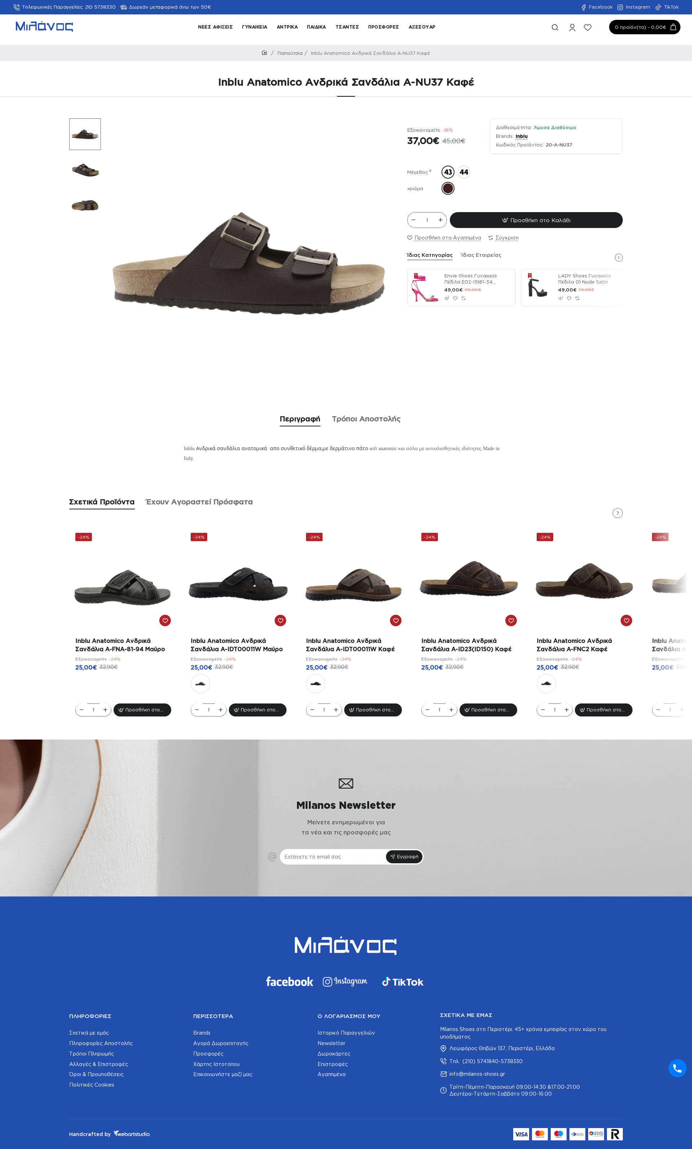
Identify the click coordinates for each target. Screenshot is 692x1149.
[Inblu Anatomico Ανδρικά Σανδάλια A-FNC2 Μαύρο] (546, 683)
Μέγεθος (417, 172)
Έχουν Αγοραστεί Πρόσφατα (199, 501)
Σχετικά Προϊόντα (102, 501)
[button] (81, 123)
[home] (265, 53)
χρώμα (415, 188)
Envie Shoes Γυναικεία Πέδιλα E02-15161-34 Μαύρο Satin (470, 279)
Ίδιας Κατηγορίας (430, 255)
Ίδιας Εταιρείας (481, 255)
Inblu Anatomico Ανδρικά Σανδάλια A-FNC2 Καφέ (574, 644)
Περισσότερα (213, 1016)
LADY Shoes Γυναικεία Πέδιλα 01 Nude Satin (584, 278)
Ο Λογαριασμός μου (349, 1016)
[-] (414, 220)
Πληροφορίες (90, 1016)
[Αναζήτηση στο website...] (555, 30)
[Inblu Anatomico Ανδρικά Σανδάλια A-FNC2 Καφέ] (584, 581)
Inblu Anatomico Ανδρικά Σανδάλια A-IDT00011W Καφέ (350, 644)
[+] (440, 220)
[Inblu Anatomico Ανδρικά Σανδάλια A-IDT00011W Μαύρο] (238, 581)
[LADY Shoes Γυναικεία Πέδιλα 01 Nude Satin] (538, 287)
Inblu (522, 136)
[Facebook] (289, 982)
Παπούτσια (290, 53)
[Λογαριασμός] (573, 30)
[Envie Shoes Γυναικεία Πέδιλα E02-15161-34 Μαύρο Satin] (425, 287)
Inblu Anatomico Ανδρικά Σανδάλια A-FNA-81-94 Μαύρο (120, 644)
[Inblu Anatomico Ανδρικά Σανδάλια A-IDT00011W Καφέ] (200, 683)
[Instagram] (346, 982)
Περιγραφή (300, 418)
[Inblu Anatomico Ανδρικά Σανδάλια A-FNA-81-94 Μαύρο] (123, 581)
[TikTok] (403, 982)
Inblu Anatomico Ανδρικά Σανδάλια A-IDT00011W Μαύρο (237, 644)
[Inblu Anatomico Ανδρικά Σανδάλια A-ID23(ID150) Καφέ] (469, 581)
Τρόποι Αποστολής (366, 418)
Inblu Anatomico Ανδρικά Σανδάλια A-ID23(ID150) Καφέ (466, 644)
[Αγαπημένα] (588, 30)
